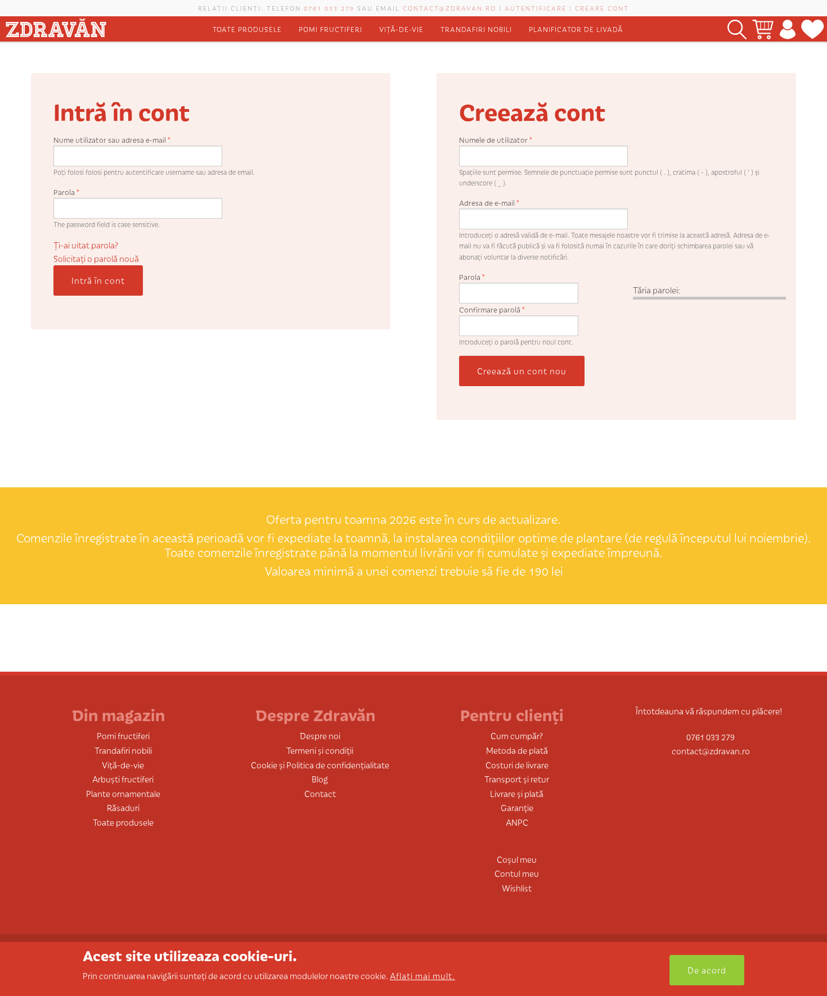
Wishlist (517, 888)
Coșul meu (517, 859)
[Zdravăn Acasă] (55, 25)
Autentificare (536, 7)
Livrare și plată (516, 793)
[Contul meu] (787, 29)
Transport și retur (516, 779)
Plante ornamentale (123, 793)
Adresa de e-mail (489, 202)
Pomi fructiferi (330, 29)
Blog (320, 779)
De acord (706, 970)
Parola (66, 192)
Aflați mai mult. (422, 975)
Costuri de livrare (517, 765)
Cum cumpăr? (517, 735)
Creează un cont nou (522, 371)
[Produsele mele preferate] (812, 29)
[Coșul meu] (762, 29)
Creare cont (602, 7)
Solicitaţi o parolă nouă (96, 258)
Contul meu (517, 873)
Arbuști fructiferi (123, 779)
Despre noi (320, 735)
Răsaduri (123, 807)
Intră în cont (98, 280)
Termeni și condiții (319, 750)
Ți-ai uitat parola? (85, 245)
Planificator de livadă (576, 29)
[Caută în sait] (737, 29)
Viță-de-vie (401, 29)
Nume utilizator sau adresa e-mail (111, 139)
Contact (320, 793)
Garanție (517, 807)
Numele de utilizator (495, 139)
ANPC (517, 822)
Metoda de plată (517, 750)
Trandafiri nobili (476, 29)
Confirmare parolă (492, 309)
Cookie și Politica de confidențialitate (320, 765)
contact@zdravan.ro (449, 7)
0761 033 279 (329, 7)
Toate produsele (247, 29)
